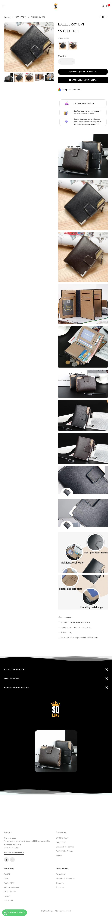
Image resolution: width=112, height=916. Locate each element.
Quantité (62, 56)
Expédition (60, 874)
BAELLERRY (21, 17)
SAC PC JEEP (62, 838)
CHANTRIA (8, 901)
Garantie (60, 883)
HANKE (7, 896)
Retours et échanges (65, 878)
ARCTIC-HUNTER (11, 887)
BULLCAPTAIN (10, 892)
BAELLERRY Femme (64, 851)
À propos (60, 887)
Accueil (7, 17)
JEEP (6, 878)
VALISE (59, 855)
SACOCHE (60, 842)
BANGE (7, 874)
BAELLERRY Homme (65, 847)
